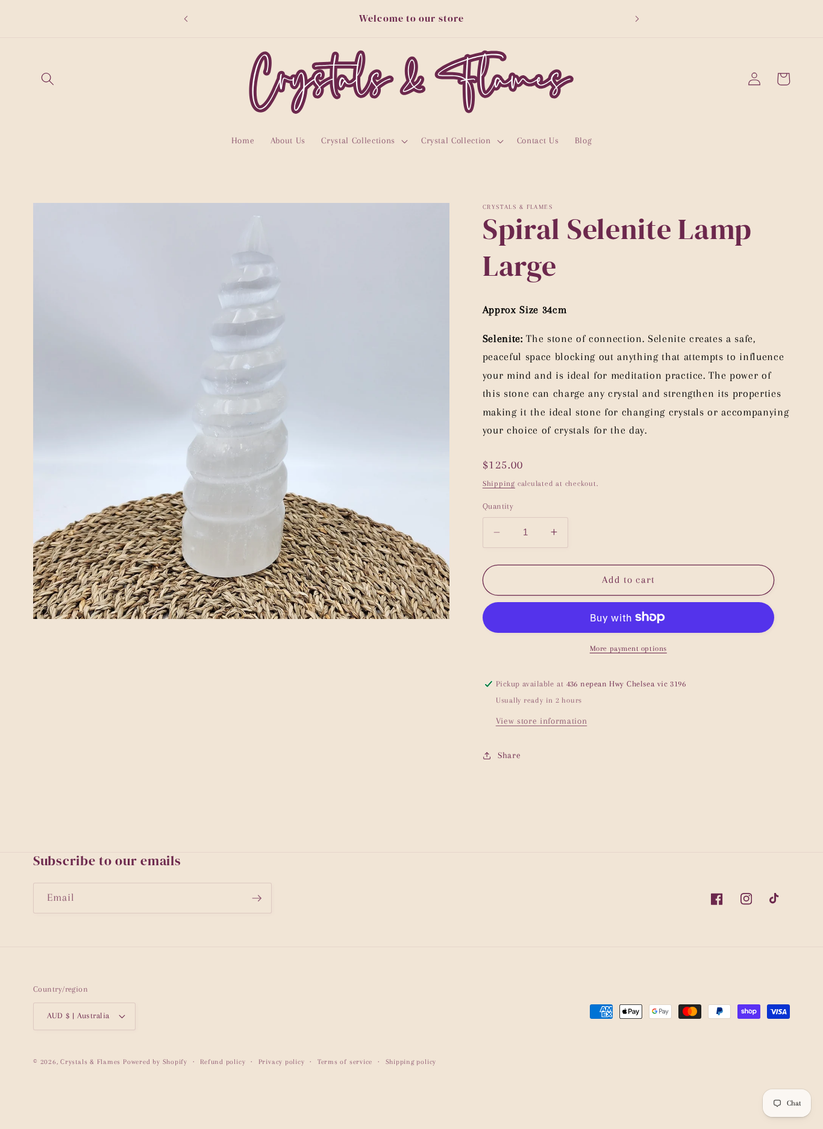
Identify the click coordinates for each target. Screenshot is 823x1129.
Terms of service (345, 1061)
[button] (47, 78)
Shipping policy (411, 1061)
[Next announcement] (637, 18)
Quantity (498, 506)
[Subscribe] (256, 898)
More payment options (628, 648)
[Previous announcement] (185, 18)
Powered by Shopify (155, 1061)
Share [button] (509, 755)
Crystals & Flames (90, 1061)
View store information (541, 720)
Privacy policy (281, 1061)
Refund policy (222, 1061)
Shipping (499, 483)
